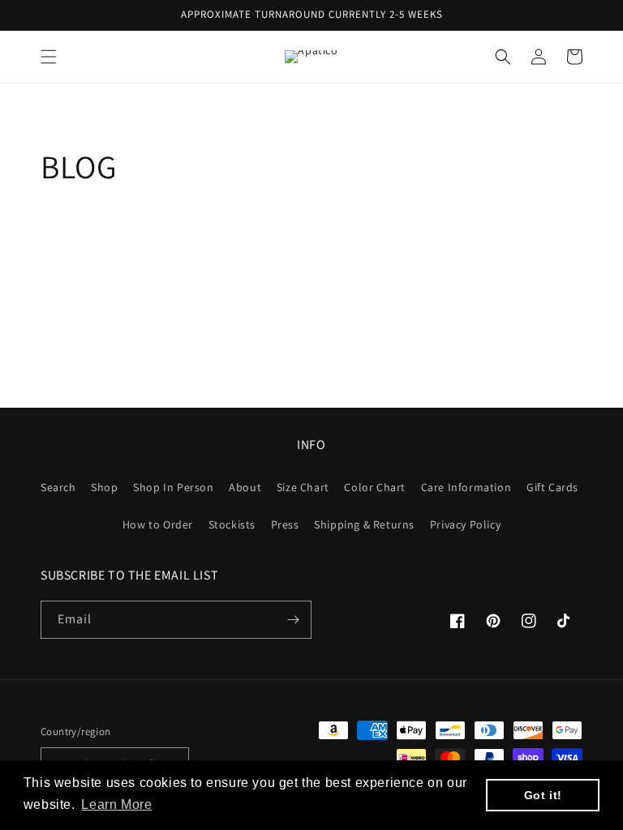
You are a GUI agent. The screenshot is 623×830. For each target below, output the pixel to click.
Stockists (232, 524)
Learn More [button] (116, 804)
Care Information (466, 487)
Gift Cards (552, 487)
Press (285, 524)
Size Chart (303, 487)
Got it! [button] (543, 795)
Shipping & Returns (364, 524)
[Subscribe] (293, 620)
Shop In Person (173, 487)
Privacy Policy (465, 524)
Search (58, 487)
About (245, 487)
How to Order (157, 524)
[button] (49, 57)
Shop (104, 487)
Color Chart (375, 487)
